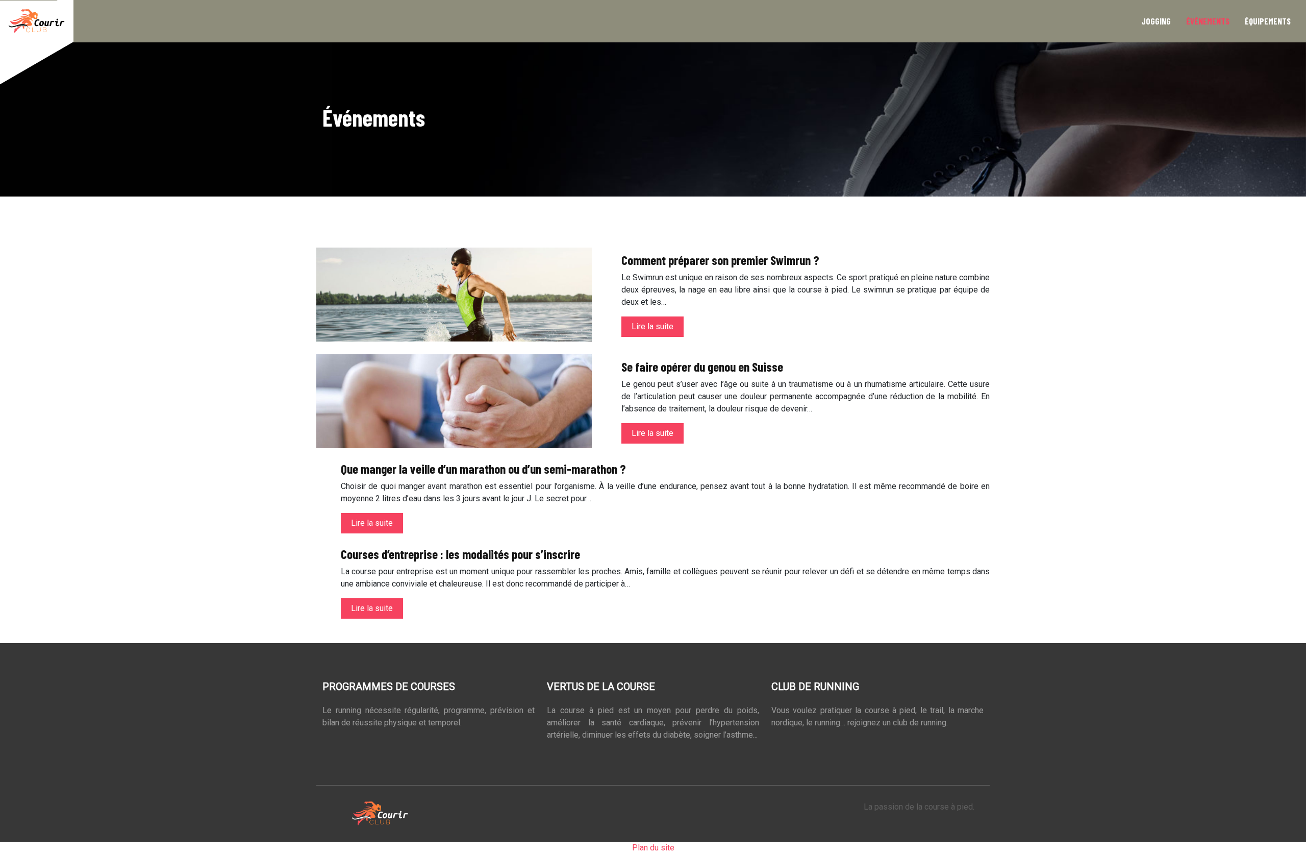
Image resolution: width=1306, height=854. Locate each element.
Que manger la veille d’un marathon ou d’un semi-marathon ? (483, 468)
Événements (1207, 21)
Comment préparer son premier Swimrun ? (720, 259)
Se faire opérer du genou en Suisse (702, 366)
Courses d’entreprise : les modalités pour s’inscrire (460, 554)
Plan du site (653, 847)
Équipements (1268, 21)
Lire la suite (652, 326)
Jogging (1156, 21)
